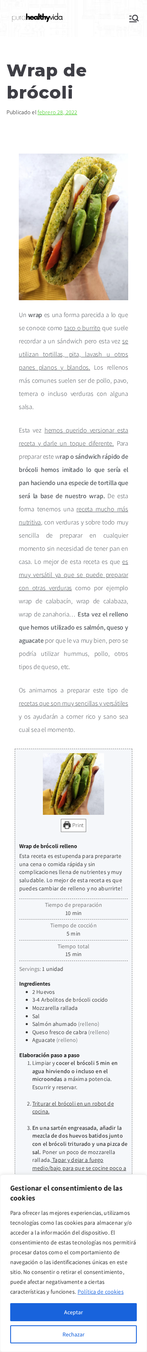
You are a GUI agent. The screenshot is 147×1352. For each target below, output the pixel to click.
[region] (73, 1263)
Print (77, 825)
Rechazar (73, 1334)
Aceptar (73, 1312)
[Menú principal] (133, 18)
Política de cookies (101, 1291)
